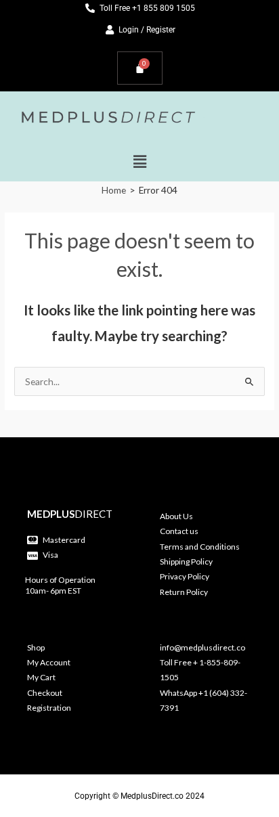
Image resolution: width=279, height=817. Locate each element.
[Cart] (140, 68)
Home (114, 190)
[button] (139, 161)
